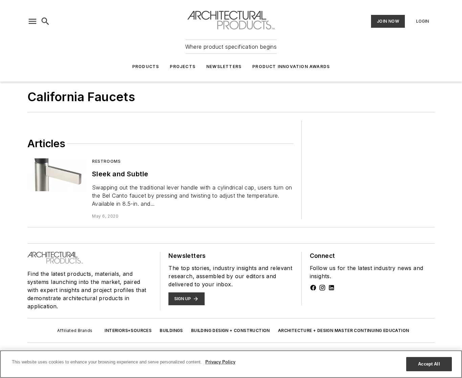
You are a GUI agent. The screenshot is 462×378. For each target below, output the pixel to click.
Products (145, 66)
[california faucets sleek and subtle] (57, 174)
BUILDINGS (171, 330)
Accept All (429, 363)
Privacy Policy (220, 361)
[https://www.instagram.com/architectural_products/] (322, 287)
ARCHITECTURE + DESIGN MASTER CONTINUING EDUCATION (343, 330)
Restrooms (106, 161)
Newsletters (223, 66)
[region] (231, 364)
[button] (32, 21)
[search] (45, 21)
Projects (182, 66)
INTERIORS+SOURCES (128, 330)
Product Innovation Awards (291, 66)
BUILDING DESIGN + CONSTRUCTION (230, 330)
